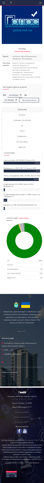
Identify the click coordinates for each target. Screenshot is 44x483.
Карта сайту (22, 331)
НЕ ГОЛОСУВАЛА (22, 142)
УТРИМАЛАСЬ (22, 136)
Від (5, 95)
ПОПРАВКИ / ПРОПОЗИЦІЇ (22, 120)
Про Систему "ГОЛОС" (21, 422)
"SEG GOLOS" (21, 463)
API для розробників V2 (21, 417)
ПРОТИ (22, 131)
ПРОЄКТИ (22, 115)
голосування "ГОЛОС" (32, 440)
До (26, 95)
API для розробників (21, 412)
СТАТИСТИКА (22, 110)
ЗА (22, 126)
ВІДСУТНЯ (22, 147)
